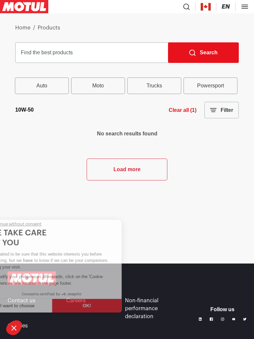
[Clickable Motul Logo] (24, 6)
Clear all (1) (182, 110)
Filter (227, 110)
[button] (14, 328)
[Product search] (186, 6)
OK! (109, 305)
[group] (127, 85)
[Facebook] (211, 319)
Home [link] (22, 27)
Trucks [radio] (154, 85)
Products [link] (49, 27)
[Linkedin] (200, 319)
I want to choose (39, 305)
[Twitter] (244, 319)
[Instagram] (222, 319)
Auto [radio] (41, 85)
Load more (127, 169)
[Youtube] (233, 319)
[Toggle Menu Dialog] (245, 7)
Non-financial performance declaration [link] (141, 308)
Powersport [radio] (210, 85)
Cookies (18, 325)
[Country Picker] (205, 7)
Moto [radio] (98, 85)
